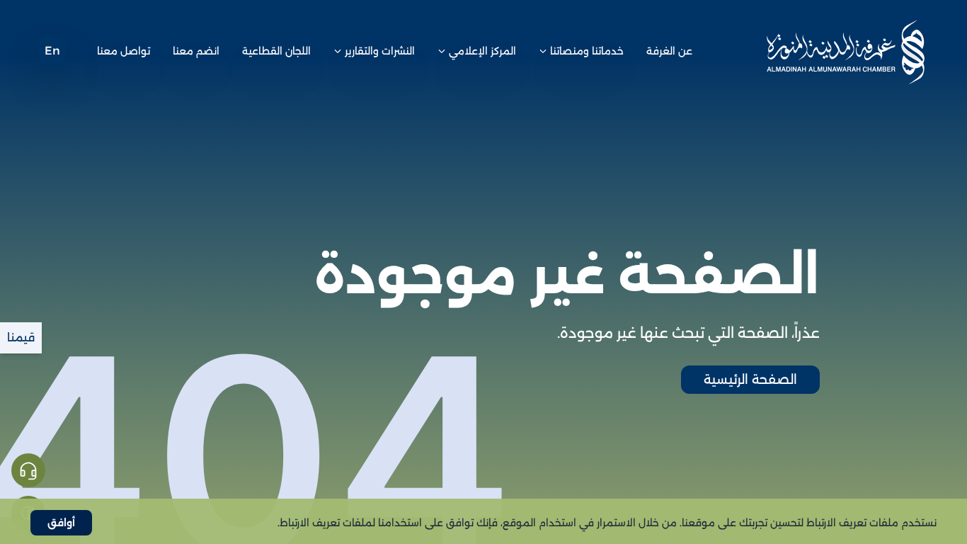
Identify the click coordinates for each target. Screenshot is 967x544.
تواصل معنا (123, 51)
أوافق (61, 522)
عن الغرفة (669, 51)
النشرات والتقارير (380, 51)
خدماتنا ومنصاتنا (587, 51)
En (52, 50)
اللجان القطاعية (276, 51)
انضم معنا (196, 51)
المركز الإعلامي (482, 51)
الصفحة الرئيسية (750, 379)
